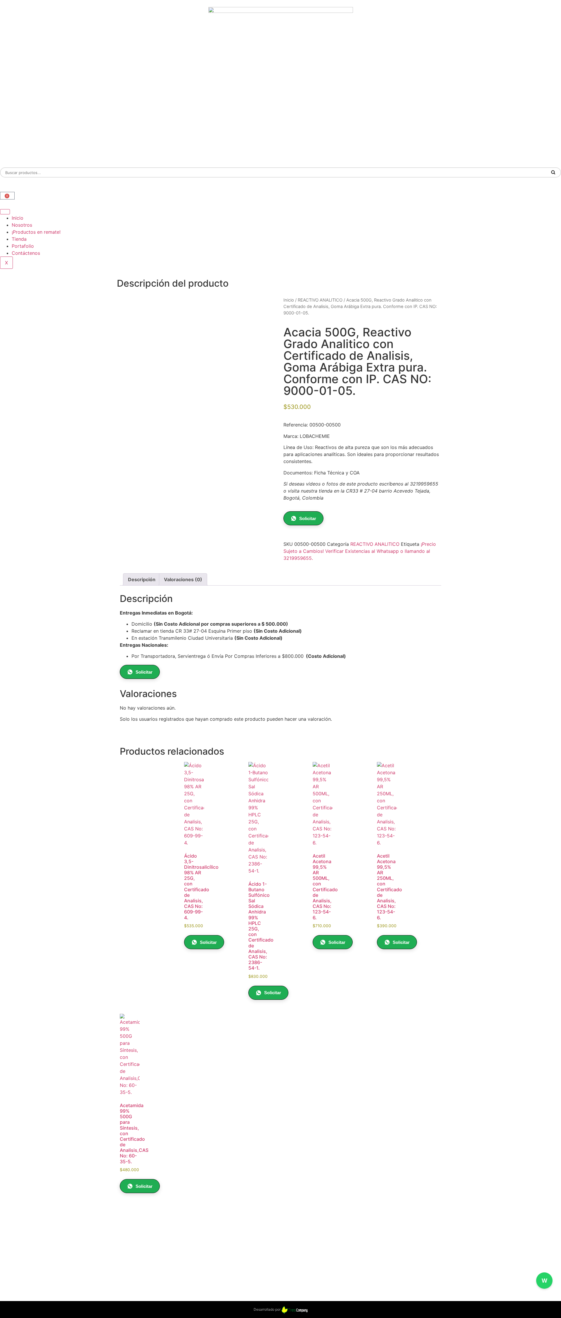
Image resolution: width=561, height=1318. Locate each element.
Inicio (17, 218)
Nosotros (22, 225)
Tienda (19, 239)
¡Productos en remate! (36, 232)
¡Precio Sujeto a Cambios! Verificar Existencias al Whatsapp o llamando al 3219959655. (359, 551)
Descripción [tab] (141, 579)
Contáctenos (26, 253)
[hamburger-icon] (5, 211)
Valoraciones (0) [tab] (183, 579)
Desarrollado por (267, 1309)
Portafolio (23, 246)
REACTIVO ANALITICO (320, 300)
